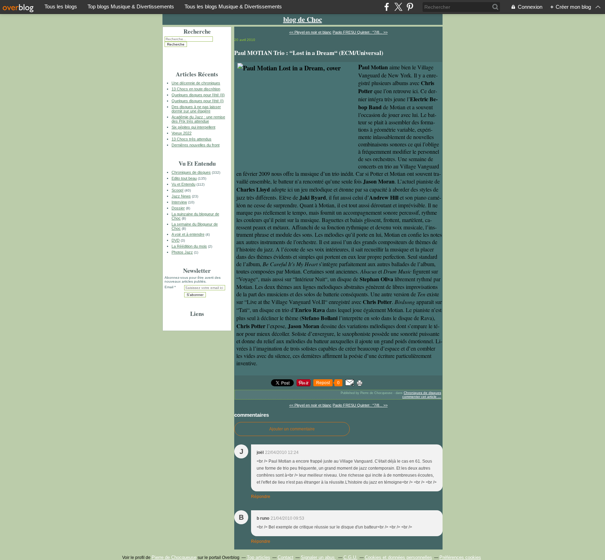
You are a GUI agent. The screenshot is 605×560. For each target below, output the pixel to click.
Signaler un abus (318, 557)
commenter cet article (420, 397)
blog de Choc (302, 19)
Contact (285, 557)
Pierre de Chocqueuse (174, 557)
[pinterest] (409, 7)
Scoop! (177, 190)
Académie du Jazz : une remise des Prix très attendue (198, 119)
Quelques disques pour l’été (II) (198, 95)
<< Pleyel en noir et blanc (310, 32)
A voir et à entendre (188, 234)
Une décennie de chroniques (196, 83)
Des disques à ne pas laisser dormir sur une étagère (196, 109)
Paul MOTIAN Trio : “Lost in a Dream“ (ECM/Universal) (308, 52)
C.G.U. (350, 557)
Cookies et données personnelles (398, 557)
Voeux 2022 (182, 133)
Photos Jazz (182, 252)
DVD (176, 240)
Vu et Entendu (183, 184)
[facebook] (386, 7)
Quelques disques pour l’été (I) (198, 101)
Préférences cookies (460, 557)
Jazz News (181, 196)
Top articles (258, 557)
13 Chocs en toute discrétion (196, 89)
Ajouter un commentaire (292, 429)
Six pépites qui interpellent (193, 127)
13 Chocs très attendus (191, 139)
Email (169, 287)
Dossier (178, 208)
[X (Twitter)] (398, 7)
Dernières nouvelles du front (196, 145)
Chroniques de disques (191, 172)
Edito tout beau (184, 178)
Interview (179, 202)
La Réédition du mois (189, 246)
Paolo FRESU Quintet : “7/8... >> (360, 32)
